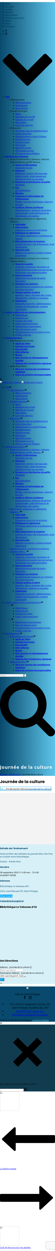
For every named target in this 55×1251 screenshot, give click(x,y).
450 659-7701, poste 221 (30, 1011)
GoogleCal (18, 901)
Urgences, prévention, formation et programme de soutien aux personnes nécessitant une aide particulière (34, 268)
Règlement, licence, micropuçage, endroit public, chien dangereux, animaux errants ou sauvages (31, 175)
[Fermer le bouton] (1, 983)
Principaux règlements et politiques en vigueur (34, 235)
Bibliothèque (21, 315)
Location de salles (23, 320)
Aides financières (18, 661)
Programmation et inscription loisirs (32, 332)
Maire (18, 113)
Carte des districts (24, 125)
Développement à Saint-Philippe (30, 136)
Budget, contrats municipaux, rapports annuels (34, 200)
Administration (17, 390)
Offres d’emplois (23, 102)
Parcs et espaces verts (26, 329)
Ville (7, 96)
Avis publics (21, 122)
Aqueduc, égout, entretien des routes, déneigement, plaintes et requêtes (33, 295)
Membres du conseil (25, 116)
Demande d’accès (26, 166)
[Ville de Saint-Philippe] (21, 382)
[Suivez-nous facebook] (24, 998)
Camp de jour (21, 318)
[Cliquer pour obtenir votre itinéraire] (2, 979)
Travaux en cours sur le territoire (31, 228)
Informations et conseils (22, 636)
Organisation (21, 105)
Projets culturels (23, 334)
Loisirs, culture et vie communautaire (25, 312)
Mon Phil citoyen (23, 147)
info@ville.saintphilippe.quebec (30, 1014)
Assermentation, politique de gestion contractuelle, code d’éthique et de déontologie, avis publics (33, 211)
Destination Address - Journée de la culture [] (21, 973)
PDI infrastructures (24, 150)
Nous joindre (21, 108)
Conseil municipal (18, 401)
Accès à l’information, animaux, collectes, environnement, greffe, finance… (30, 451)
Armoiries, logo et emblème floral (31, 130)
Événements (15, 774)
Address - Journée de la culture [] (15, 967)
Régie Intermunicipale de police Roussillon (30, 278)
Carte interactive (23, 133)
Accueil (3, 774)
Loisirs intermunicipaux (26, 323)
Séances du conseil (24, 119)
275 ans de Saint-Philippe (27, 153)
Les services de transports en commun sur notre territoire (34, 286)
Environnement (13, 337)
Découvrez (15, 418)
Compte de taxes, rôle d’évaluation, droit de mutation (34, 244)
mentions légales (40, 1020)
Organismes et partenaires (28, 326)
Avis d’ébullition (22, 189)
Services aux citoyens (16, 156)
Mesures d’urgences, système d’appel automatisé (33, 252)
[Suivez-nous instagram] (30, 998)
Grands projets (22, 142)
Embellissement (23, 139)
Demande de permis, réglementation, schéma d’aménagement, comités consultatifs (33, 305)
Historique (20, 145)
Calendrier (6, 901)
